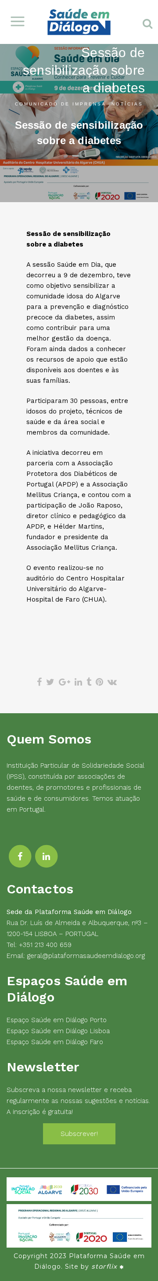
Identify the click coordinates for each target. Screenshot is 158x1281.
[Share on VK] (112, 682)
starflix (104, 1266)
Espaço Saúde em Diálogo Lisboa (58, 1031)
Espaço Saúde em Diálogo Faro (55, 1042)
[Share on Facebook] (39, 682)
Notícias (127, 104)
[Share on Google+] (64, 682)
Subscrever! (79, 1134)
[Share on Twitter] (50, 682)
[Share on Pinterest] (99, 682)
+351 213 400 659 (45, 945)
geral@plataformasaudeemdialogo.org (86, 956)
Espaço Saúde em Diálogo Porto (57, 1020)
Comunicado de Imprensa (60, 104)
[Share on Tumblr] (88, 682)
